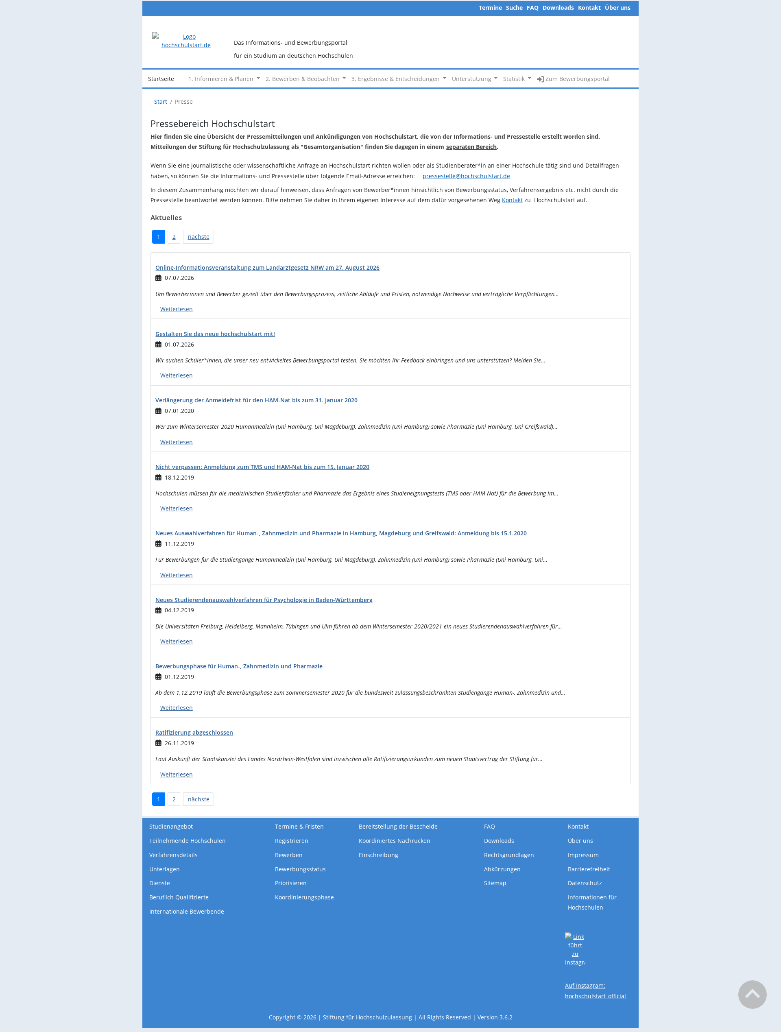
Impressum (583, 855)
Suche (514, 7)
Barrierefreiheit (589, 869)
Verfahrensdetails (173, 855)
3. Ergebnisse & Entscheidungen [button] (396, 79)
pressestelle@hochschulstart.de (466, 176)
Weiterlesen (176, 309)
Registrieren (291, 840)
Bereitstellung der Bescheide (398, 826)
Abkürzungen (502, 869)
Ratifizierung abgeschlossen (194, 732)
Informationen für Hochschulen (592, 902)
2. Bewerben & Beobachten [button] (303, 79)
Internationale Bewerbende (186, 911)
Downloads (558, 7)
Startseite (161, 79)
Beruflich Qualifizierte (179, 897)
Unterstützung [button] (472, 79)
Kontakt (589, 7)
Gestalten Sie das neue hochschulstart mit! (215, 334)
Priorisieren (291, 883)
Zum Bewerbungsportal (577, 79)
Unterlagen (164, 869)
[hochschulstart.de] (186, 40)
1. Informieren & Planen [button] (221, 79)
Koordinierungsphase (304, 897)
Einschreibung (378, 855)
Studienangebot (171, 826)
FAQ (533, 7)
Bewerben (289, 855)
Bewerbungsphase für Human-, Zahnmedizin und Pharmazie (239, 666)
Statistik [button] (514, 79)
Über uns (617, 7)
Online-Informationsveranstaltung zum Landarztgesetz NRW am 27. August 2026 (267, 267)
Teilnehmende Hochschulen (187, 840)
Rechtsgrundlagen (509, 855)
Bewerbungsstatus (300, 869)
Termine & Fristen (299, 826)
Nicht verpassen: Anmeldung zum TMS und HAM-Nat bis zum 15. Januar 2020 (262, 467)
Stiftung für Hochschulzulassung (366, 1017)
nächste (198, 236)
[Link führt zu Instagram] (575, 949)
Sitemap (495, 883)
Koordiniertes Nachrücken (394, 840)
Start (160, 101)
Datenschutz (585, 883)
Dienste (159, 883)
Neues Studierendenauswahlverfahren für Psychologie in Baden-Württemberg (264, 600)
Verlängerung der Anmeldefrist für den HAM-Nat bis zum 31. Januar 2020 (256, 400)
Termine (490, 7)
